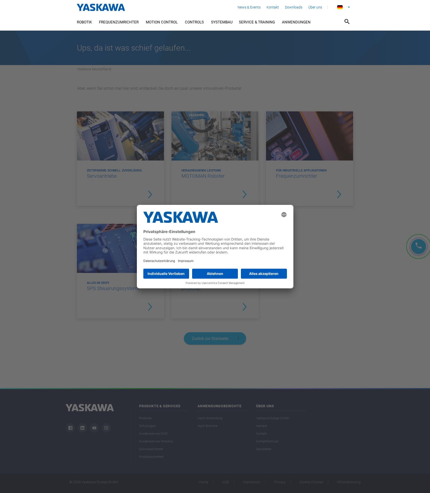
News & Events (249, 7)
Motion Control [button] (162, 22)
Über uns (315, 7)
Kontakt (273, 7)
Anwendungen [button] (296, 22)
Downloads (293, 7)
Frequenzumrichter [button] (119, 22)
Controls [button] (194, 22)
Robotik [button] (84, 22)
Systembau (222, 22)
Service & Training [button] (257, 22)
